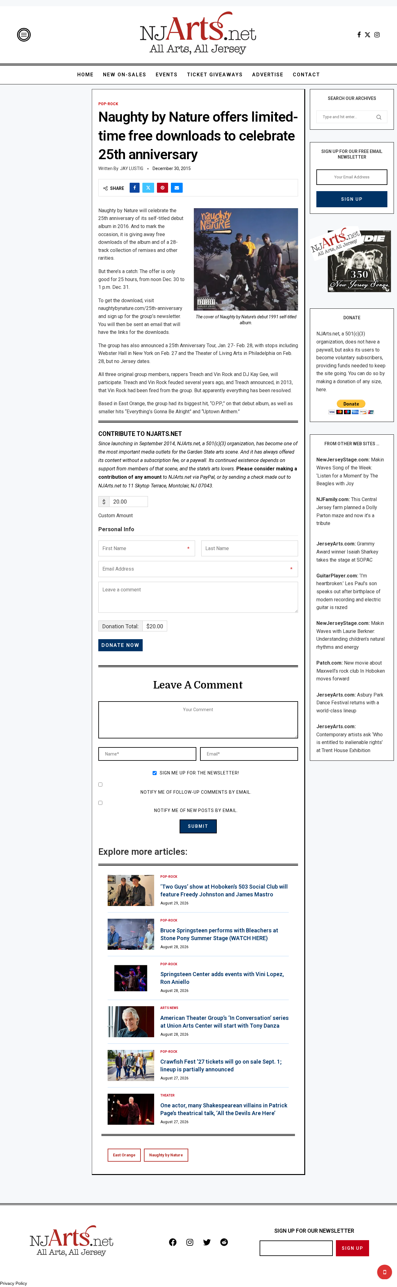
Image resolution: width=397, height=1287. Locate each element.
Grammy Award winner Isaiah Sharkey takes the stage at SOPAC (347, 552)
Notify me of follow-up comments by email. (196, 792)
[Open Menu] (24, 35)
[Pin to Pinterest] (162, 188)
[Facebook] (359, 34)
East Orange (124, 1155)
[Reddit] (224, 1242)
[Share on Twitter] (148, 188)
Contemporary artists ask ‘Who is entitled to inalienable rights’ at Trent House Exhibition (349, 742)
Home (85, 75)
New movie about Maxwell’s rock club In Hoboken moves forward (350, 671)
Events (167, 75)
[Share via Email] (177, 188)
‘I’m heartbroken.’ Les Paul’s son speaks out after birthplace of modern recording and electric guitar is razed (348, 591)
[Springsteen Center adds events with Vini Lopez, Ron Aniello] (131, 977)
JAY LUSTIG (131, 168)
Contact (306, 75)
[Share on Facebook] (135, 188)
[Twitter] (367, 34)
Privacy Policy (13, 1283)
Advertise (267, 75)
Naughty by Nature (166, 1155)
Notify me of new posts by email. (196, 810)
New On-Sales (124, 75)
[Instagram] (377, 34)
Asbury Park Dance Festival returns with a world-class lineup (349, 703)
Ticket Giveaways (215, 75)
